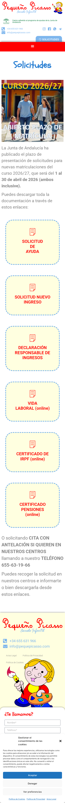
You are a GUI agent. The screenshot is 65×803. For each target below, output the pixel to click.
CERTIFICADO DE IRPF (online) (32, 456)
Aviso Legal (51, 799)
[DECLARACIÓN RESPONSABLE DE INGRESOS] (32, 338)
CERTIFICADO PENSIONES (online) (33, 509)
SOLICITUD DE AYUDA (32, 246)
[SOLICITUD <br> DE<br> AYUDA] (32, 231)
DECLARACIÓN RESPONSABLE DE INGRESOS (32, 352)
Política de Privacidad (36, 799)
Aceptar (32, 775)
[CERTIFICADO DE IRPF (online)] (32, 444)
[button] (60, 741)
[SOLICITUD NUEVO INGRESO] (32, 287)
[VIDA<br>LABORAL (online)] (32, 393)
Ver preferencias (32, 791)
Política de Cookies (17, 799)
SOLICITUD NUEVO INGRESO (32, 300)
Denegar (32, 783)
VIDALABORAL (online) (32, 406)
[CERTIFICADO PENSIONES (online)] (32, 494)
